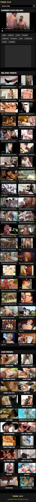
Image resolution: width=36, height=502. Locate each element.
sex (21, 38)
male (5, 42)
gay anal (6, 38)
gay (5, 35)
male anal (29, 38)
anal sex (14, 38)
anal (18, 35)
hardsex (12, 42)
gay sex (11, 35)
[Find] (34, 6)
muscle (26, 35)
